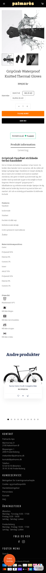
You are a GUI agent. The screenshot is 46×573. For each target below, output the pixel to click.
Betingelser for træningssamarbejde (18, 480)
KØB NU (23, 121)
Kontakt (5, 495)
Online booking (9, 560)
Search (5, 553)
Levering (23, 150)
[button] (40, 30)
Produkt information (23, 144)
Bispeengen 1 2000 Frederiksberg (10, 450)
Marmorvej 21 (8, 443)
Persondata (7, 491)
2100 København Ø (10, 445)
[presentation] (4, 383)
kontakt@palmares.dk (12, 459)
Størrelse (5, 96)
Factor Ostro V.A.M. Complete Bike (23, 386)
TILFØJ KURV (23, 114)
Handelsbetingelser (11, 488)
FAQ (4, 499)
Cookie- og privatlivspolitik (14, 484)
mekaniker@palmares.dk (13, 455)
